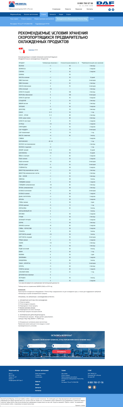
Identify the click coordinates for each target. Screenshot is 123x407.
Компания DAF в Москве (94, 375)
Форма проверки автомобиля (44, 19)
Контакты (90, 9)
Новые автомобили (40, 373)
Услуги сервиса (26, 19)
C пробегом (38, 375)
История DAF (91, 377)
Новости (68, 9)
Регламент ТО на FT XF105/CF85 (21, 24)
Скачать (31, 50)
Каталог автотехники (31, 14)
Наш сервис (14, 19)
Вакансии (79, 9)
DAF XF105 (11, 375)
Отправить (61, 352)
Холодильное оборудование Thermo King (72, 19)
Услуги (68, 14)
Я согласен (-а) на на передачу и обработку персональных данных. (62, 356)
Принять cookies (80, 405)
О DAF (89, 370)
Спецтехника (38, 377)
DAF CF (11, 373)
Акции (61, 14)
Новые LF (11, 378)
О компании (56, 9)
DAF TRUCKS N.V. (92, 373)
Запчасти (52, 14)
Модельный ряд (15, 14)
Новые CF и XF (13, 377)
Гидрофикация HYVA (42, 24)
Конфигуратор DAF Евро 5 (16, 380)
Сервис (44, 14)
